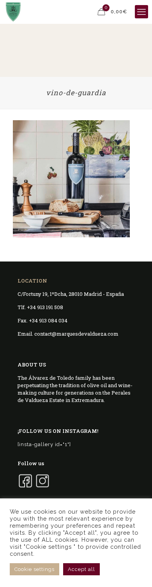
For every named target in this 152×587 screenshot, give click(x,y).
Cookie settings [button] (34, 569)
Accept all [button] (81, 569)
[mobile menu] (141, 11)
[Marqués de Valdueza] (13, 11)
